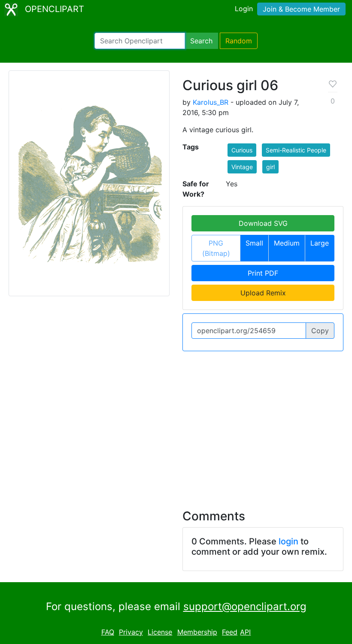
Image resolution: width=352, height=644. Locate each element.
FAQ (107, 632)
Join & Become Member (301, 9)
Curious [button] (241, 150)
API (245, 632)
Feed (229, 632)
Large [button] (319, 243)
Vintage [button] (242, 166)
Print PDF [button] (263, 273)
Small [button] (254, 243)
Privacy (131, 632)
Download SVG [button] (263, 223)
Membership (197, 632)
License (160, 632)
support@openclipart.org (244, 606)
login (288, 541)
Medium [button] (287, 243)
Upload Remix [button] (263, 293)
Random (238, 40)
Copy (320, 330)
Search (201, 40)
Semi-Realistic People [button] (296, 150)
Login (244, 8)
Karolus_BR (210, 102)
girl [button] (270, 166)
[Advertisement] (176, 425)
